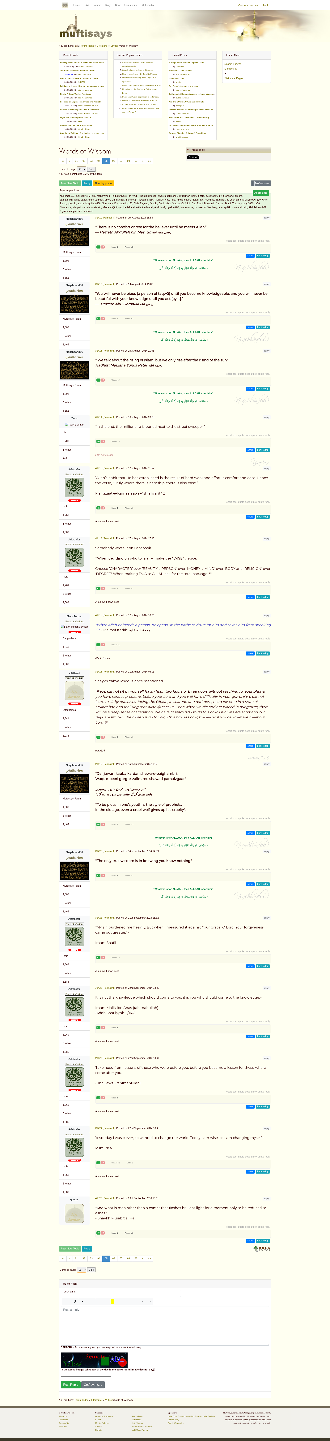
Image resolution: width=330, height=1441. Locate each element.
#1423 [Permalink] (105, 1058)
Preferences (262, 183)
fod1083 (81, 82)
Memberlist (230, 68)
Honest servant (182, 129)
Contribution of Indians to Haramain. (138, 70)
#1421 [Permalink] (105, 917)
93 (91, 160)
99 (136, 160)
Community (130, 5)
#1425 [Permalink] (105, 1198)
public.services (182, 98)
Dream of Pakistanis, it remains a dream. (140, 101)
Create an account (248, 5)
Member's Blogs (102, 1423)
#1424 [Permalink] (105, 1128)
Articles (98, 1427)
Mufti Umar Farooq (140, 1430)
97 (121, 160)
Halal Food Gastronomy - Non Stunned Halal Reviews (191, 1416)
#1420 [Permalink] (105, 851)
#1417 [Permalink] (105, 615)
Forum (98, 1420)
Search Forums (232, 64)
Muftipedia (136, 1420)
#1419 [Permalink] (105, 764)
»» (149, 160)
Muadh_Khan (84, 129)
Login (266, 5)
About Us (63, 1416)
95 (106, 160)
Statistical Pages (233, 78)
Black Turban (74, 616)
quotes (74, 1199)
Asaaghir (180, 106)
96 (113, 160)
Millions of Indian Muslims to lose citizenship (141, 85)
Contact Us (64, 1423)
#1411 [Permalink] (105, 217)
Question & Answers (104, 1416)
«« (62, 160)
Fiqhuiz (98, 1430)
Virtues (114, 45)
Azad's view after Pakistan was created (139, 104)
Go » (91, 169)
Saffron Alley (173, 1420)
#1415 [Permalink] (105, 468)
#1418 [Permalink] (105, 671)
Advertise (63, 1427)
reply (266, 217)
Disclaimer (63, 1420)
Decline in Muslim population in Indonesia (140, 97)
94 (98, 160)
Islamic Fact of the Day (142, 1427)
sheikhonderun (182, 137)
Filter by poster (104, 183)
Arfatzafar (74, 469)
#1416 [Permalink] (105, 538)
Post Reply (70, 1384)
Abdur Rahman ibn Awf (88, 106)
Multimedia (148, 5)
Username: (70, 1291)
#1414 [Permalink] (105, 417)
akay (80, 121)
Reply (86, 183)
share (250, 255)
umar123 (74, 672)
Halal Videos (137, 1423)
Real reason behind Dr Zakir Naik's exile (139, 74)
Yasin (178, 82)
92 (83, 160)
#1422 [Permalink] (105, 987)
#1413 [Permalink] (105, 350)
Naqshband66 (74, 218)
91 (76, 160)
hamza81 (180, 66)
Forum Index (87, 45)
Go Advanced (93, 1384)
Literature (102, 45)
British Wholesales (176, 1423)
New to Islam (137, 1416)
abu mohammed (85, 66)
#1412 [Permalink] (105, 284)
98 (128, 160)
